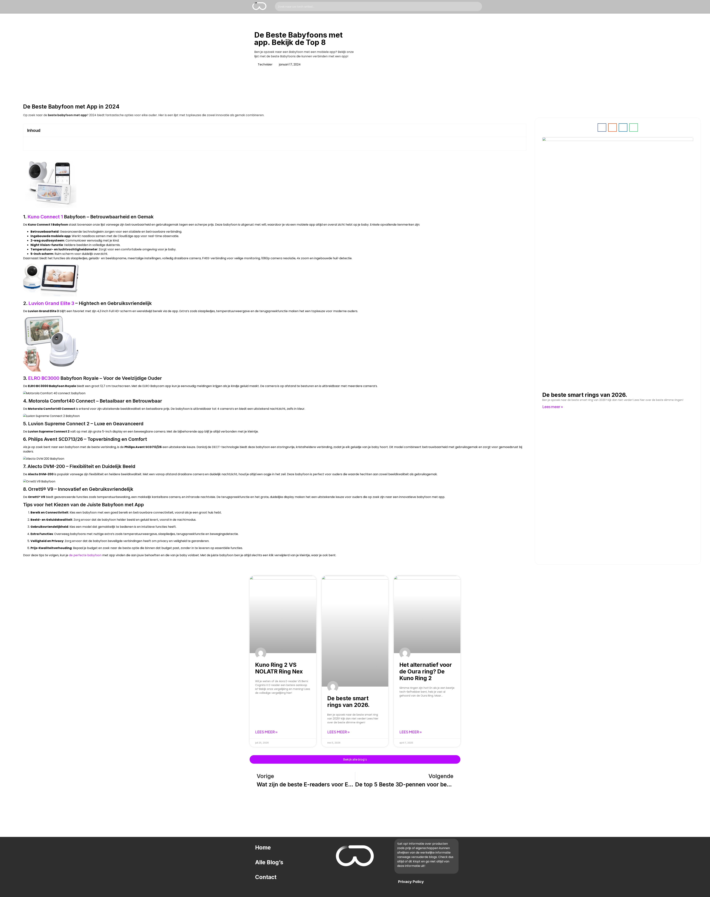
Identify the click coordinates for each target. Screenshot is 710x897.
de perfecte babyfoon (85, 555)
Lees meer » (552, 406)
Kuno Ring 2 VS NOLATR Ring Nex (279, 668)
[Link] (334, 875)
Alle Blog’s (269, 862)
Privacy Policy (411, 881)
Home (263, 847)
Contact (265, 877)
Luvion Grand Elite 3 (51, 303)
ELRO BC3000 (43, 378)
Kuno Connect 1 (45, 216)
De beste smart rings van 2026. (584, 394)
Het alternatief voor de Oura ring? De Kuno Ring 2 (425, 671)
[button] (520, 130)
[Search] (477, 6)
